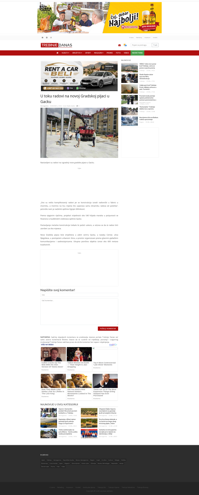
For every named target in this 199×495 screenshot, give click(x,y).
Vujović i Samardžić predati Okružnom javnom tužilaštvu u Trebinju (68, 411)
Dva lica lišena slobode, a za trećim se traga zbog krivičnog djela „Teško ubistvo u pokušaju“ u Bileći (108, 423)
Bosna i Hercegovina (82, 460)
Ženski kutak (45, 466)
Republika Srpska (144, 102)
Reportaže (114, 463)
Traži (155, 45)
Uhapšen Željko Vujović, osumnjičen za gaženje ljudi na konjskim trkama (107, 411)
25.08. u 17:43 (151, 92)
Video (126, 53)
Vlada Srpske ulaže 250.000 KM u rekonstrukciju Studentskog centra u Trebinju (147, 78)
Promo (110, 53)
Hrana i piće (85, 463)
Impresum (147, 37)
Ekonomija (44, 463)
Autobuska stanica (89, 487)
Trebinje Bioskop (142, 487)
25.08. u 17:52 (151, 81)
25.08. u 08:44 (150, 122)
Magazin (98, 53)
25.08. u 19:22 (151, 70)
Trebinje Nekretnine (128, 487)
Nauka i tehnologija (103, 463)
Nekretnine (137, 53)
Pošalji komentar (108, 329)
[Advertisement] (27, 53)
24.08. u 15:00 (73, 415)
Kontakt (155, 37)
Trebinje (142, 70)
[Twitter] (47, 37)
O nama (131, 37)
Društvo (76, 53)
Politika (123, 460)
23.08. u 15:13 (113, 415)
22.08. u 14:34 (73, 436)
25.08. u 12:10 (144, 104)
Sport (88, 53)
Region (141, 122)
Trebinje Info (102, 487)
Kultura (110, 460)
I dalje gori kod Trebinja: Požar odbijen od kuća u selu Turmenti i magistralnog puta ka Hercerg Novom (148, 89)
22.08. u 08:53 (113, 436)
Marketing (139, 37)
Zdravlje (93, 463)
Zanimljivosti (76, 463)
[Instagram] (51, 37)
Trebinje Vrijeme (113, 487)
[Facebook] (42, 37)
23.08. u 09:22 (73, 426)
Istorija (121, 463)
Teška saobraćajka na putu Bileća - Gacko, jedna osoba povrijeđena (68, 432)
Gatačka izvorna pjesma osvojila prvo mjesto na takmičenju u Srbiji (107, 432)
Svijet (98, 460)
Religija (117, 460)
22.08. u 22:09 (113, 426)
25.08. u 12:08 (151, 111)
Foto (118, 53)
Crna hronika (53, 463)
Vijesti (65, 53)
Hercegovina (44, 106)
